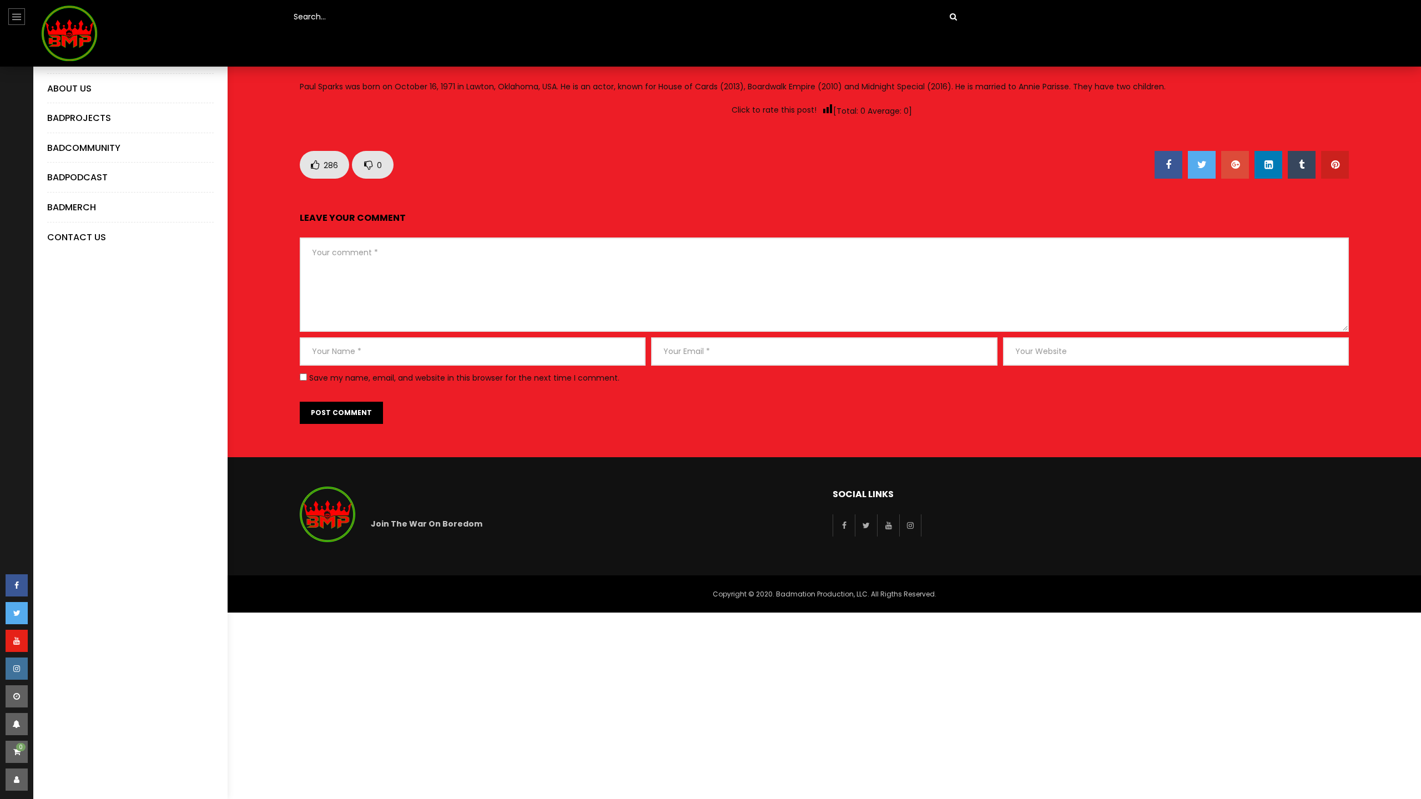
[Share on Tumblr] (1302, 165)
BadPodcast (77, 177)
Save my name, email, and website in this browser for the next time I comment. (464, 377)
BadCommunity (83, 147)
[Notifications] (17, 724)
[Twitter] (17, 613)
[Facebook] (17, 585)
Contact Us (76, 237)
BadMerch (71, 207)
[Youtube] (17, 641)
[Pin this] (1335, 165)
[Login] (17, 779)
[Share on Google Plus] (1235, 165)
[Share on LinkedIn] (1268, 165)
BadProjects (79, 118)
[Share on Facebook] (1168, 165)
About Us (69, 88)
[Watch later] (17, 696)
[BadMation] (69, 33)
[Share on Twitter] (1202, 165)
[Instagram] (17, 669)
